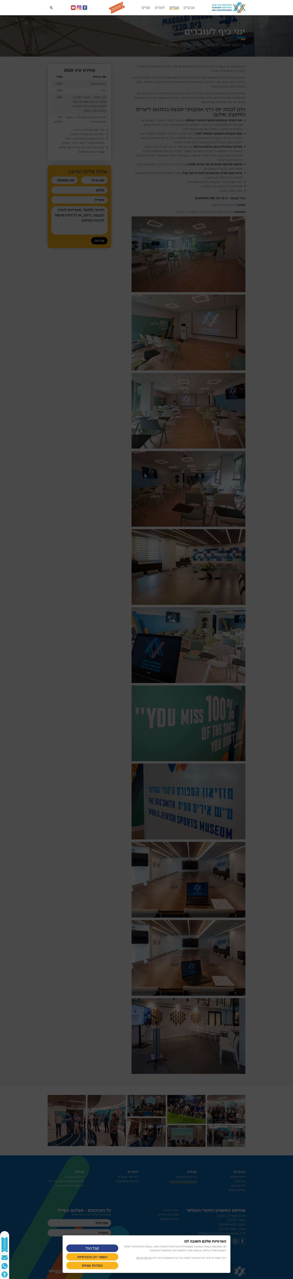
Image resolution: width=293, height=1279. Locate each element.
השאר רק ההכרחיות (92, 1256)
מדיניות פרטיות (144, 1258)
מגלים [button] (146, 7)
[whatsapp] (5, 1266)
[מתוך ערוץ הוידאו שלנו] (73, 7)
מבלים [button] (174, 7)
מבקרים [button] (189, 7)
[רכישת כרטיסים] (113, 8)
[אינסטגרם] (79, 7)
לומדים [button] (160, 7)
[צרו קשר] (5, 1257)
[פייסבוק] (85, 7)
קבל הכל (92, 1248)
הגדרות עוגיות (92, 1265)
